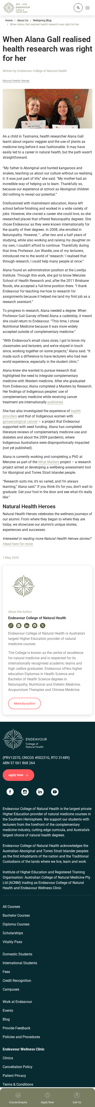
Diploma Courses (16, 924)
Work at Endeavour (17, 1002)
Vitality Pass (12, 942)
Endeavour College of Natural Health (42, 71)
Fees (6, 972)
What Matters (48, 462)
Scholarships (13, 933)
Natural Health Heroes (16, 80)
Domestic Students (17, 954)
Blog (6, 1019)
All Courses (11, 907)
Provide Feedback (16, 1028)
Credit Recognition (17, 980)
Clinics (8, 1058)
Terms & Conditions (18, 1084)
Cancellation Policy (17, 1067)
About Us (22, 20)
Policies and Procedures (21, 1037)
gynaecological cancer (20, 421)
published (55, 402)
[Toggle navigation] (87, 7)
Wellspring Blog (42, 20)
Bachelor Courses (16, 915)
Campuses (11, 989)
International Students (20, 963)
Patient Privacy (14, 1076)
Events (8, 1010)
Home (9, 20)
